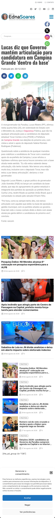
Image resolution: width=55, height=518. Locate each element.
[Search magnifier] (51, 36)
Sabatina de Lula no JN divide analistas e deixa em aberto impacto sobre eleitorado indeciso (26, 348)
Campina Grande (11, 140)
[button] (51, 472)
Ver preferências (27, 512)
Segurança (29, 131)
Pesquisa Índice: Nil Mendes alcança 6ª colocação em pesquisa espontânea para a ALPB (24, 264)
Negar (27, 505)
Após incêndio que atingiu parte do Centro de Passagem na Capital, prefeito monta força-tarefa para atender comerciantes (26, 307)
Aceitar (27, 498)
